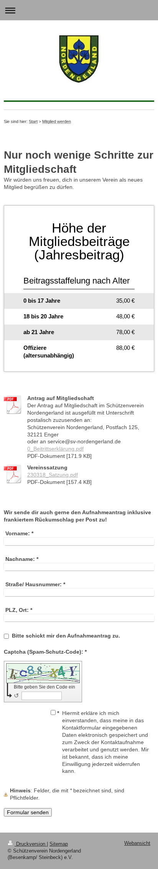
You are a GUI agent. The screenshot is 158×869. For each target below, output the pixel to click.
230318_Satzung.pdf (52, 475)
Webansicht (137, 843)
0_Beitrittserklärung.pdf (55, 449)
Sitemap (58, 844)
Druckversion (31, 844)
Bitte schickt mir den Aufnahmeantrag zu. (66, 636)
